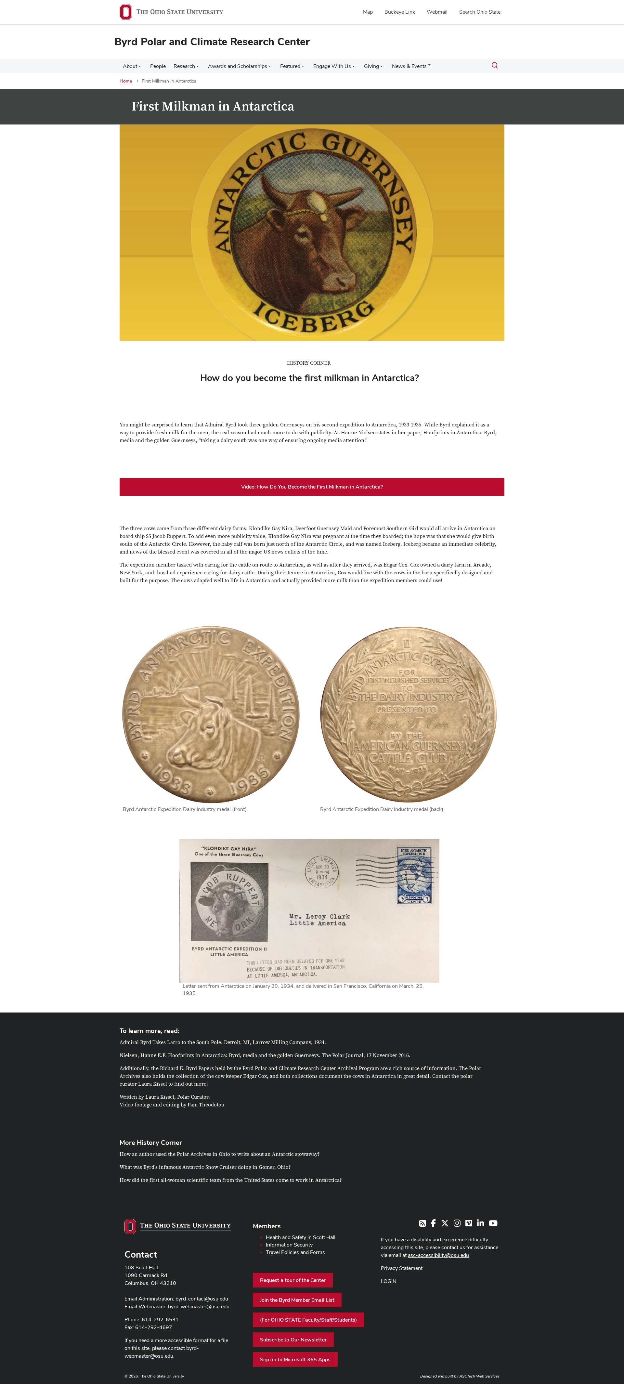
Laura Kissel (152, 1084)
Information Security (289, 1244)
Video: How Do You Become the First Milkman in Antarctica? (312, 486)
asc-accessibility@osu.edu (438, 1255)
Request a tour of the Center (293, 1280)
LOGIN (388, 1281)
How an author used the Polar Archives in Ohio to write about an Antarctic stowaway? (220, 1154)
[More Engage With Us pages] (353, 68)
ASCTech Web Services (479, 1376)
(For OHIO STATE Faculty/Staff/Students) (308, 1319)
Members (267, 1226)
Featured (290, 66)
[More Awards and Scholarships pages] (269, 68)
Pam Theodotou (206, 1105)
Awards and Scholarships (237, 66)
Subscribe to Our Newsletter (293, 1339)
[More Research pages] (197, 68)
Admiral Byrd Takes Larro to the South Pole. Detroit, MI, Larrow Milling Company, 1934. (223, 1042)
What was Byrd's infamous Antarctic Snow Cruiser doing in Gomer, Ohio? (205, 1167)
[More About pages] (139, 68)
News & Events (409, 66)
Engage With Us (332, 66)
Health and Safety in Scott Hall (300, 1237)
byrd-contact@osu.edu (202, 1298)
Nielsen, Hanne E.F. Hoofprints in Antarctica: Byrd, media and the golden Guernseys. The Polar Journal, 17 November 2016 (264, 1055)
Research (184, 66)
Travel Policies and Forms (295, 1252)
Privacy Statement (401, 1268)
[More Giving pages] (381, 68)
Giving (371, 66)
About (130, 66)
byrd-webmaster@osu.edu (198, 1306)
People (158, 66)
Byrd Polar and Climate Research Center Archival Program (310, 1068)
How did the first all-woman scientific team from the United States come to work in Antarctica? (231, 1180)
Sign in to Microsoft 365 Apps (295, 1359)
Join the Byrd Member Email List (297, 1300)
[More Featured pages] (303, 68)
